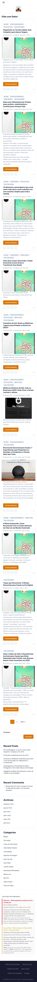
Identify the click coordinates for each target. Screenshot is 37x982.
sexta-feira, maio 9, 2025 (22, 530)
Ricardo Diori (8, 35)
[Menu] (4, 2)
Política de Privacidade (12, 964)
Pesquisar (7, 732)
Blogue (6, 24)
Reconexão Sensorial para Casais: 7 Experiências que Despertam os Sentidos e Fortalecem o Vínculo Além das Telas (17, 451)
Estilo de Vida (8, 27)
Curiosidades (14, 181)
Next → (23, 722)
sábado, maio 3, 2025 (21, 588)
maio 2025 (7, 819)
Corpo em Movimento (17, 24)
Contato (26, 973)
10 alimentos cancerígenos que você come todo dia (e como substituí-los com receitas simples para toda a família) (18, 190)
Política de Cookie (13, 969)
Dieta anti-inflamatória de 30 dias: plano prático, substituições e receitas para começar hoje (17, 104)
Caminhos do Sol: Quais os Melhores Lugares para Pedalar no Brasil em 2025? (18, 325)
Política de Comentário (15, 973)
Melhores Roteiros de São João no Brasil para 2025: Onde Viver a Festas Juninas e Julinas (18, 390)
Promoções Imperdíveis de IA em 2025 (16, 755)
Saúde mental (8, 99)
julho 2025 (7, 811)
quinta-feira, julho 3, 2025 (22, 330)
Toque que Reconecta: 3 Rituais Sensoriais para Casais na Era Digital (18, 584)
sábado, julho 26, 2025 (21, 268)
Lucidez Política (8, 866)
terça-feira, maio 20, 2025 (22, 457)
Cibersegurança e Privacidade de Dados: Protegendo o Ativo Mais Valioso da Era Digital (18, 767)
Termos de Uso (27, 964)
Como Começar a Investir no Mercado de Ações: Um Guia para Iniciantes (19, 788)
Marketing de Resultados (11, 870)
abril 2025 (7, 823)
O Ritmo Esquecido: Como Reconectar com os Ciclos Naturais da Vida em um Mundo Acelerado (17, 525)
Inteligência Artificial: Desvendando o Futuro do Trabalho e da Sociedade (18, 772)
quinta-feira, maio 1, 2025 (22, 663)
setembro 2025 (8, 804)
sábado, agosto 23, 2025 (22, 35)
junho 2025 (7, 815)
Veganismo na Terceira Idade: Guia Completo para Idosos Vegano (17, 31)
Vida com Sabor (19, 27)
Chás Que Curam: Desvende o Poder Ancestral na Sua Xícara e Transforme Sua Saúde (18, 263)
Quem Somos (25, 969)
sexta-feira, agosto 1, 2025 (23, 196)
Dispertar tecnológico (10, 855)
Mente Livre (18, 317)
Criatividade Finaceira (10, 848)
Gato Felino (7, 863)
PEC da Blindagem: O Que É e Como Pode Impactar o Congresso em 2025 (17, 751)
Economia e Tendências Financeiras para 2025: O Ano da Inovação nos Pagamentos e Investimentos (18, 760)
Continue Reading (11, 84)
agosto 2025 (8, 808)
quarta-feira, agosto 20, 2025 (23, 109)
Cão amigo (7, 840)
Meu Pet (6, 878)
